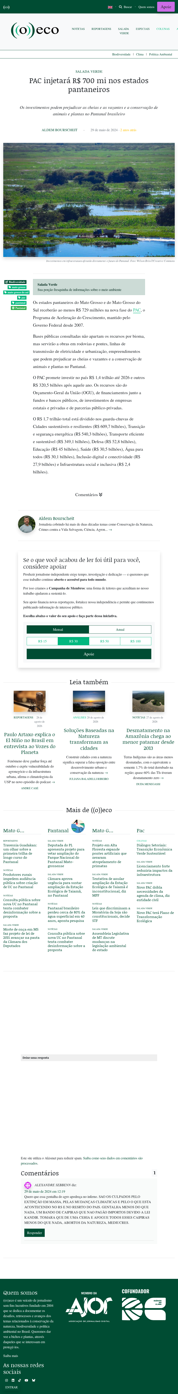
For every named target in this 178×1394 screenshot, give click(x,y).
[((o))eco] (35, 31)
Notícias (78, 29)
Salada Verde (123, 31)
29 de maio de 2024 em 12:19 (44, 1191)
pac (23, 297)
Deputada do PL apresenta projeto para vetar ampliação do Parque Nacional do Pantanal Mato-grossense (66, 855)
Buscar (127, 7)
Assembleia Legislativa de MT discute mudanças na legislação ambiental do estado (110, 941)
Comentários (86, 494)
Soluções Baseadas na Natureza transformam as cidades (89, 739)
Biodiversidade (121, 54)
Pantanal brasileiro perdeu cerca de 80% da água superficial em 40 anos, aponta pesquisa (66, 914)
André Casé (29, 788)
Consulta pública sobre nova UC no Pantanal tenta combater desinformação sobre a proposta (22, 908)
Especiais (143, 29)
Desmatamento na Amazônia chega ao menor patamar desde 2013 (148, 739)
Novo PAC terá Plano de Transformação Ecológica (155, 916)
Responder (34, 1232)
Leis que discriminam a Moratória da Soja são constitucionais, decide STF (111, 914)
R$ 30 (73, 641)
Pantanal (20, 308)
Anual (120, 629)
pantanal (20, 303)
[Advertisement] (89, 1012)
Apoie (166, 7)
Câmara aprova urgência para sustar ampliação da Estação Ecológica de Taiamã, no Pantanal (65, 887)
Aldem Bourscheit (59, 129)
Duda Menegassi (148, 784)
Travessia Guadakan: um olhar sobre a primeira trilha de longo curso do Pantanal (20, 853)
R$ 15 (42, 641)
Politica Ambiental (160, 54)
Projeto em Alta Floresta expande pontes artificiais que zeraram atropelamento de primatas (109, 855)
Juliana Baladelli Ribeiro (89, 779)
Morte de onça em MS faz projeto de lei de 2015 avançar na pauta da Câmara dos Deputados (21, 937)
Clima (139, 54)
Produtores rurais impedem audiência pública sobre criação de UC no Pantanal (20, 880)
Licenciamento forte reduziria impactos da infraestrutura (154, 870)
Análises (79, 717)
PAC (137, 310)
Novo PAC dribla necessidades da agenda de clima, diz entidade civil (153, 893)
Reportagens (101, 29)
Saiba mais (10, 1355)
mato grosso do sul (18, 292)
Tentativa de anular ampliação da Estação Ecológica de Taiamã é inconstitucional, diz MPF (110, 887)
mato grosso (18, 287)
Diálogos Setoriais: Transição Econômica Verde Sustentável (154, 849)
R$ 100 (135, 641)
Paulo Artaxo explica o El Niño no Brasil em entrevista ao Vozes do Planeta (30, 743)
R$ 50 (104, 641)
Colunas (163, 29)
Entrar (11, 1387)
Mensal (58, 629)
